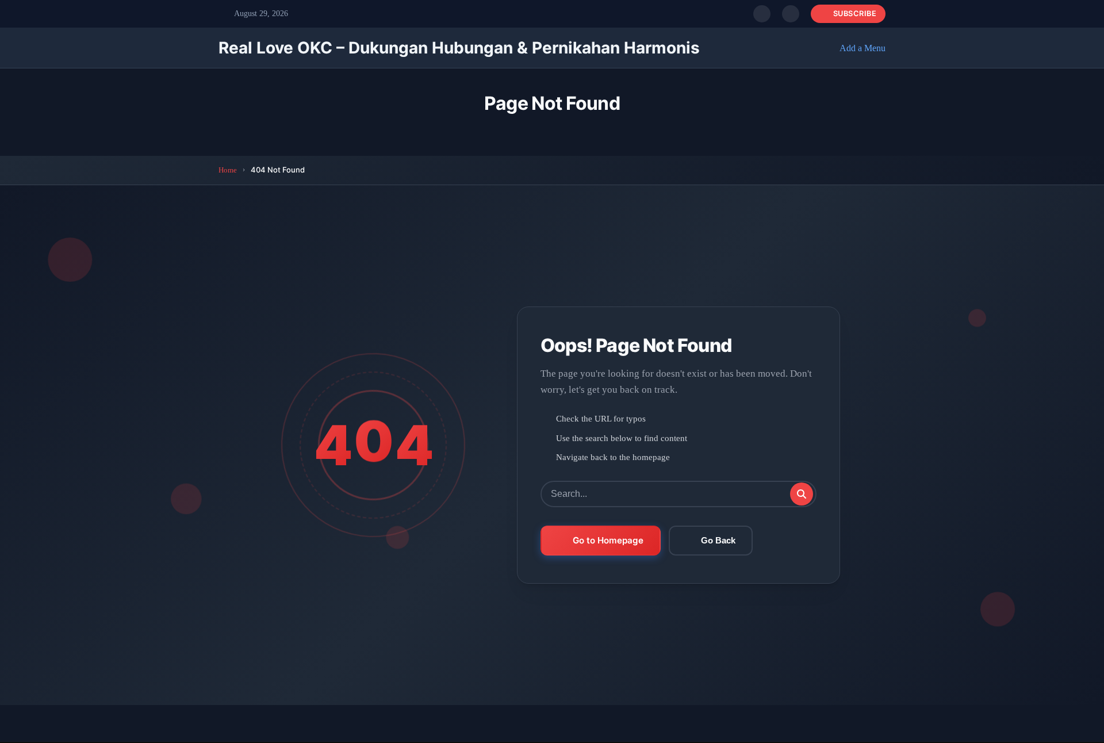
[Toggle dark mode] (790, 13)
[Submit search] (801, 493)
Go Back (718, 540)
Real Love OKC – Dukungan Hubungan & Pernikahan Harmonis (459, 48)
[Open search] (761, 13)
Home (227, 170)
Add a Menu (862, 48)
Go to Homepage (608, 540)
